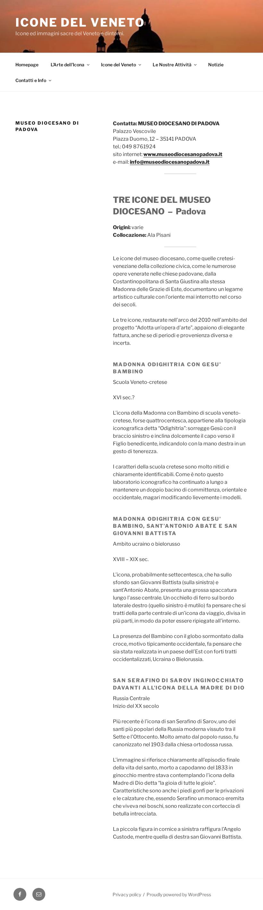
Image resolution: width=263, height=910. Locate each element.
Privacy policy (127, 894)
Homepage (26, 64)
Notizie (216, 64)
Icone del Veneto (80, 22)
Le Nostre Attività (172, 64)
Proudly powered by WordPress (179, 894)
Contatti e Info (30, 80)
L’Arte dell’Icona (67, 64)
